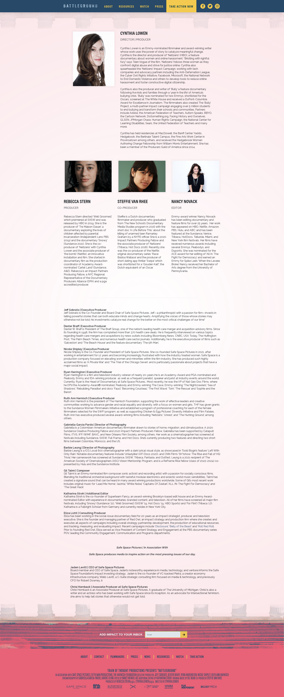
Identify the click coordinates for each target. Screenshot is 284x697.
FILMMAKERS (117, 656)
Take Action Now (181, 6)
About (108, 6)
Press (159, 6)
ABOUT (84, 656)
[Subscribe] (184, 634)
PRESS (134, 656)
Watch (144, 6)
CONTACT (99, 656)
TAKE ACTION (197, 656)
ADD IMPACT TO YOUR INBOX (120, 634)
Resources (126, 6)
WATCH (180, 656)
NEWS (147, 656)
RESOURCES (163, 656)
